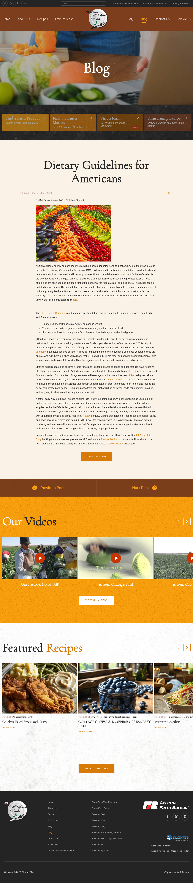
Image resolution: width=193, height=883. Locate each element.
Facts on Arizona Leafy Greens (106, 832)
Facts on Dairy (99, 826)
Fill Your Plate (28, 872)
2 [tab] (87, 754)
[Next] (187, 521)
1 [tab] (84, 754)
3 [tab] (90, 754)
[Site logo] (15, 826)
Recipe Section (109, 439)
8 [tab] (105, 754)
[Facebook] (5, 3)
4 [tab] (93, 754)
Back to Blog (96, 456)
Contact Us (162, 19)
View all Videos (96, 600)
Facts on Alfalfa (99, 844)
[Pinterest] (17, 3)
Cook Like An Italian (160, 845)
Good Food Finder (180, 851)
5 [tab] (96, 754)
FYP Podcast (64, 19)
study (87, 416)
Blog (144, 19)
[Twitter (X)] (11, 3)
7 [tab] (102, 754)
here (75, 300)
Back (168, 193)
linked (132, 375)
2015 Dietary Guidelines (54, 313)
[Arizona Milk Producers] (177, 838)
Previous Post (52, 488)
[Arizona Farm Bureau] (29, 3)
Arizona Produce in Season (125, 3)
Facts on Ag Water (100, 850)
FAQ (131, 19)
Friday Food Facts (182, 3)
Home (6, 19)
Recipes (42, 19)
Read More (9, 727)
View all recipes (96, 768)
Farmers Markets (116, 443)
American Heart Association (121, 379)
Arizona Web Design (179, 872)
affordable (41, 351)
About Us (24, 19)
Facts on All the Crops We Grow (107, 838)
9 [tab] (108, 754)
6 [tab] (99, 754)
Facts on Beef (98, 814)
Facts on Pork (98, 820)
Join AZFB (184, 19)
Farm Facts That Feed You (155, 3)
